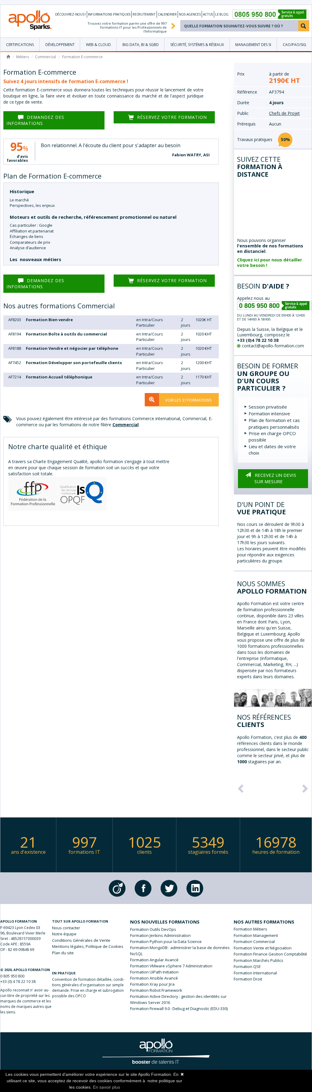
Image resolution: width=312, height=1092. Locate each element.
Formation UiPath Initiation (154, 972)
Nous (66, 928)
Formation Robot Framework (156, 990)
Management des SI (253, 44)
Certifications (20, 44)
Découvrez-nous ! (70, 14)
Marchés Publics (268, 960)
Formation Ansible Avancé (154, 978)
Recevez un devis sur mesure (275, 478)
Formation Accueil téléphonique (59, 377)
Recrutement (144, 14)
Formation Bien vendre (49, 319)
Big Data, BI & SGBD (140, 44)
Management (265, 935)
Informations (109, 14)
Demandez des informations (35, 120)
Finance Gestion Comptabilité (280, 954)
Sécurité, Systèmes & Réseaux (197, 44)
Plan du (63, 953)
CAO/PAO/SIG (294, 44)
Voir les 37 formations (188, 400)
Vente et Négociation (272, 948)
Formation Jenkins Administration (160, 935)
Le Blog (222, 14)
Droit (257, 979)
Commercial (45, 56)
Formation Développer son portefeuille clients (74, 362)
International (265, 973)
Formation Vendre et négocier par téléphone (72, 348)
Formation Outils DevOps (153, 929)
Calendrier (167, 14)
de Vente (81, 940)
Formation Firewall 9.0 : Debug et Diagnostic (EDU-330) (179, 1008)
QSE (257, 966)
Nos (190, 14)
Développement (60, 44)
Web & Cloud (98, 44)
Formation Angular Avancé (154, 960)
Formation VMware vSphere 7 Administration (171, 966)
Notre (64, 934)
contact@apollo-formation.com (273, 346)
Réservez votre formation (172, 117)
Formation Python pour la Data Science (166, 941)
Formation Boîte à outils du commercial (66, 334)
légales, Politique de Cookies (87, 946)
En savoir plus (106, 1087)
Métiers (22, 56)
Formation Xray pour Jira (152, 984)
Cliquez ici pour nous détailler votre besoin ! (269, 262)
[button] (240, 786)
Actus (208, 14)
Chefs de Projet (284, 113)
